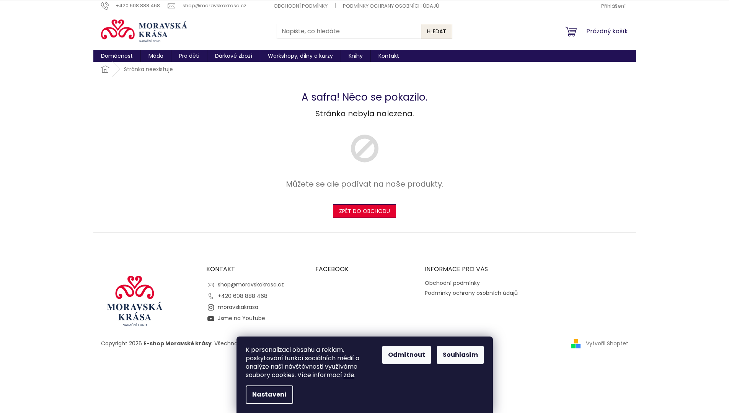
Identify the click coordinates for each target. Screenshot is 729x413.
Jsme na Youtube (241, 318)
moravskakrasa (238, 307)
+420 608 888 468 (242, 296)
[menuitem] (116, 56)
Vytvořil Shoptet (607, 343)
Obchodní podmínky (301, 6)
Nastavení (269, 394)
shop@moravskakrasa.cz (251, 284)
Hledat (436, 31)
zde (349, 375)
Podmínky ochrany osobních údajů (391, 6)
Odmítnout (406, 354)
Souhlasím (460, 354)
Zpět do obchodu (364, 211)
